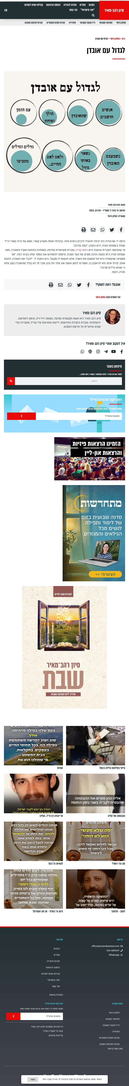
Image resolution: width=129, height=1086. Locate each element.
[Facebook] (121, 351)
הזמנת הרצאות (53, 5)
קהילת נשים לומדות (33, 5)
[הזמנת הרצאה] (89, 458)
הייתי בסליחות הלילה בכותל (112, 768)
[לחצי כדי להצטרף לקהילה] (94, 533)
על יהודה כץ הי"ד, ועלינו (51, 816)
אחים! (60, 768)
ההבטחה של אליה (116, 816)
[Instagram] (98, 351)
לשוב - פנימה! (118, 911)
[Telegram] (106, 351)
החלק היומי (121, 22)
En (5, 10)
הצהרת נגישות (56, 994)
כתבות (92, 5)
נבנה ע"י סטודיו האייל (53, 1031)
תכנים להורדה (70, 5)
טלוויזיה (72, 22)
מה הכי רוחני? (118, 864)
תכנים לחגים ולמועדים (56, 22)
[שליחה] (21, 416)
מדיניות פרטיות (56, 1035)
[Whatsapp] (82, 351)
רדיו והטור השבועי (87, 22)
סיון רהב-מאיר (114, 10)
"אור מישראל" (88, 10)
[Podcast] (90, 351)
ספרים (83, 5)
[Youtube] (113, 351)
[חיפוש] (11, 381)
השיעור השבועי (105, 22)
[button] (93, 15)
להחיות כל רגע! (55, 864)
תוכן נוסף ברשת (115, 1048)
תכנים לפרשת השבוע (34, 22)
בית (123, 39)
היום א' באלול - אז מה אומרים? (48, 911)
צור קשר (73, 10)
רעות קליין (82, 250)
